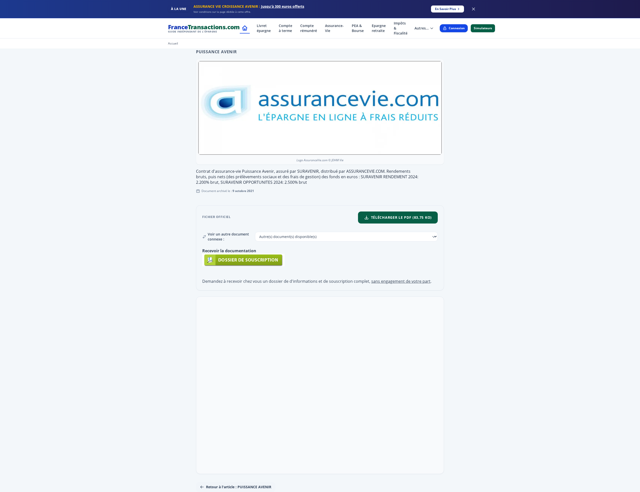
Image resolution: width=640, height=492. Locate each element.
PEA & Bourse (358, 28)
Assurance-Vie (334, 28)
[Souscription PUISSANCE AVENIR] (320, 260)
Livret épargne (264, 28)
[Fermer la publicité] (473, 9)
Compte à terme (285, 28)
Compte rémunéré (308, 28)
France (204, 28)
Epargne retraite (379, 28)
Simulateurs (483, 28)
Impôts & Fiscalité (401, 28)
